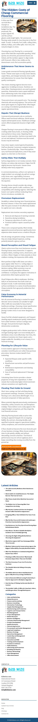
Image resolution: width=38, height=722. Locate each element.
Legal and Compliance (13, 630)
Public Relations (12, 645)
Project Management (13, 614)
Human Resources (12, 599)
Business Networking (13, 651)
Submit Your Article (7, 706)
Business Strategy (12, 632)
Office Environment (13, 655)
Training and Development (15, 642)
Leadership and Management (16, 636)
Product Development (14, 622)
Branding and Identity (14, 649)
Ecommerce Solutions (13, 643)
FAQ (2, 708)
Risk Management (12, 613)
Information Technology (14, 605)
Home (3, 703)
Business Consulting (13, 603)
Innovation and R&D (13, 640)
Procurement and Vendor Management (19, 628)
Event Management (13, 653)
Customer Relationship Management (18, 620)
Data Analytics (11, 638)
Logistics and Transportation (16, 611)
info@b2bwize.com (8, 690)
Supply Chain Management (15, 607)
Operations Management (15, 634)
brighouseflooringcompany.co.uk (13, 449)
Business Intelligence (13, 618)
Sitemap (4, 711)
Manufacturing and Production (16, 609)
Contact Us (4, 714)
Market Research (12, 616)
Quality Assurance (12, 624)
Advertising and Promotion (15, 647)
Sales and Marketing (13, 597)
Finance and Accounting (14, 601)
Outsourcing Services (13, 626)
